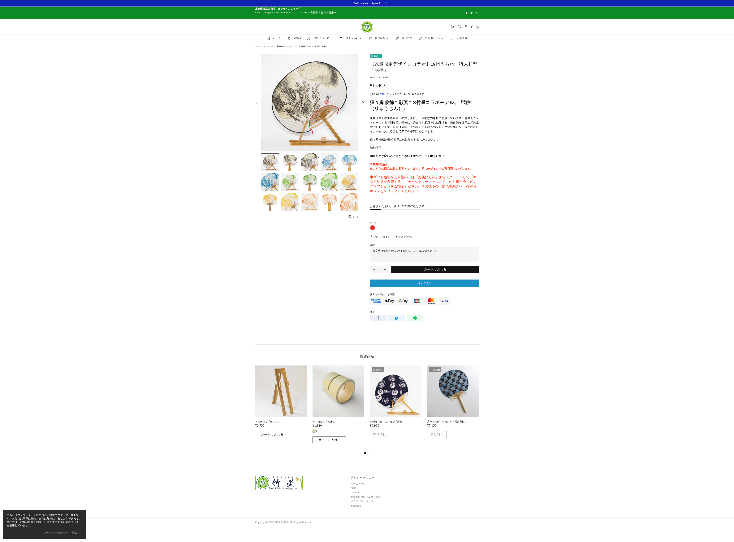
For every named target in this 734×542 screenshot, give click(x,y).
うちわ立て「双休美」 (267, 421)
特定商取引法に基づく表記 (366, 496)
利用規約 (356, 505)
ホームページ (358, 483)
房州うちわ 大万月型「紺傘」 (387, 421)
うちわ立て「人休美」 (325, 421)
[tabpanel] (281, 405)
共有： (373, 312)
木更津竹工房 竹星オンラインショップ (367, 27)
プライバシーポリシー (363, 501)
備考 (372, 245)
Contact (355, 492)
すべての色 (268, 46)
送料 (381, 94)
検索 (353, 488)
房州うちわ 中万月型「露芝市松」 (447, 421)
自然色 (314, 431)
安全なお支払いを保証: (382, 294)
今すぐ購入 (424, 283)
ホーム (258, 46)
